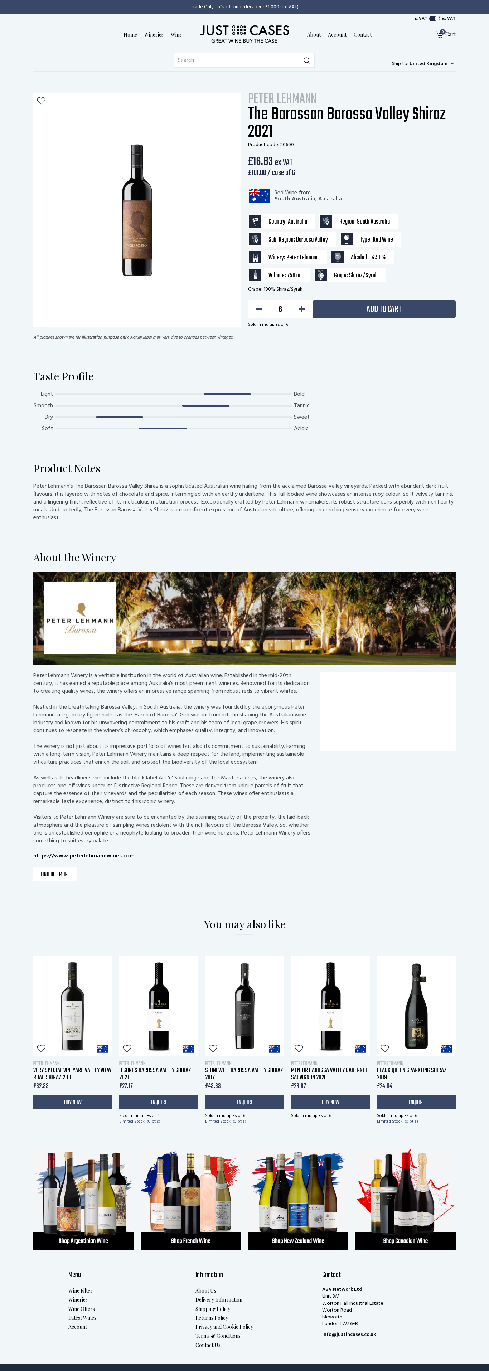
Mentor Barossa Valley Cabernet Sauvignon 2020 (329, 1070)
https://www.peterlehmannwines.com (84, 856)
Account (337, 34)
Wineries (154, 34)
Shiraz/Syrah (363, 276)
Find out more (54, 874)
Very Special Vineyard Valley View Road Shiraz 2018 (72, 1070)
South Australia (295, 199)
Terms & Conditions (218, 1335)
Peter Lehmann (282, 99)
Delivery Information (218, 1299)
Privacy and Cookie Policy (224, 1326)
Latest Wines (82, 1317)
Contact (363, 34)
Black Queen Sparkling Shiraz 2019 (412, 1070)
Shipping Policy (212, 1309)
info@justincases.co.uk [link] (349, 1335)
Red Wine (286, 193)
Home (130, 34)
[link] (446, 35)
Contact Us (208, 1345)
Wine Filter (80, 1290)
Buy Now (73, 1102)
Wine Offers (81, 1309)
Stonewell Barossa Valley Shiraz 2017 (244, 1070)
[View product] (72, 1006)
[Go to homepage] (244, 34)
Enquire (159, 1102)
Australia (330, 199)
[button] (434, 18)
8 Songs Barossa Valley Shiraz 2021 (155, 1070)
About (314, 34)
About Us (205, 1290)
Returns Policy (211, 1317)
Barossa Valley (312, 240)
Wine (176, 34)
